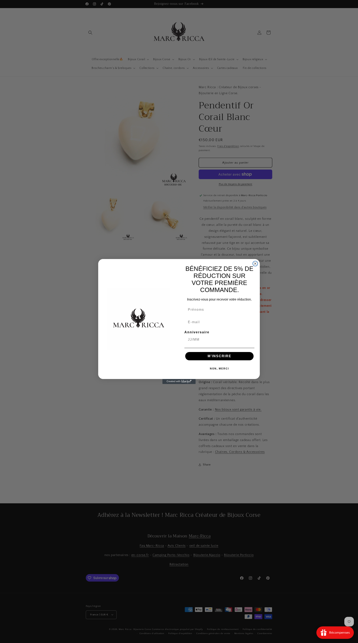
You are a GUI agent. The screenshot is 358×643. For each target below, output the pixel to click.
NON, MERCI (219, 368)
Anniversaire (196, 332)
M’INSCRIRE (219, 356)
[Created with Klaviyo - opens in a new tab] (179, 381)
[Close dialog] (255, 263)
